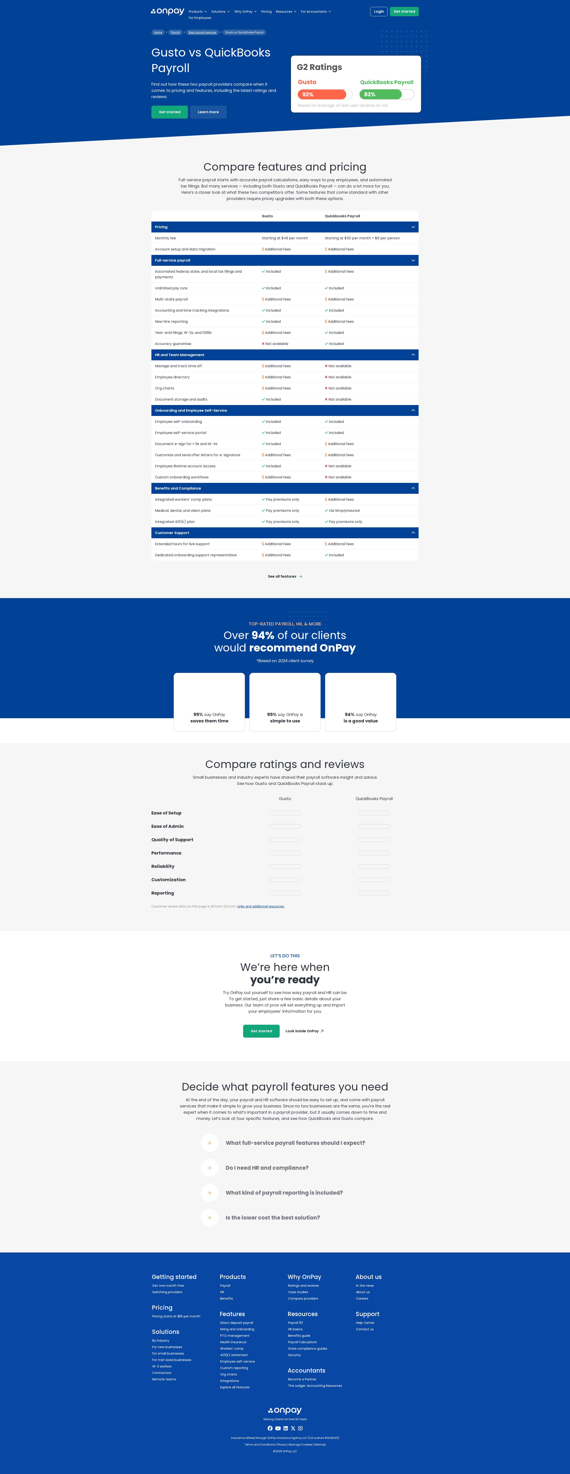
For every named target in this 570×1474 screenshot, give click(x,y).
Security (294, 1355)
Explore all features (235, 1387)
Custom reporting (234, 1368)
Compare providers (303, 1298)
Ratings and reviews (303, 1285)
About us (363, 1292)
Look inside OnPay (302, 1031)
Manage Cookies (300, 1444)
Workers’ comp (232, 1348)
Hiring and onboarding (237, 1329)
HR (222, 1292)
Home (158, 32)
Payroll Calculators (302, 1342)
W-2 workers (162, 1366)
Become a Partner (302, 1379)
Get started (404, 11)
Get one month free (168, 1285)
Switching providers (167, 1292)
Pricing (266, 11)
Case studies (298, 1292)
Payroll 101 (295, 1323)
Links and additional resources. (261, 906)
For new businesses (167, 1347)
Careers (362, 1298)
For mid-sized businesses (171, 1360)
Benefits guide (299, 1335)
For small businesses (168, 1353)
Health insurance (233, 1342)
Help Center (365, 1323)
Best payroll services (202, 32)
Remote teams (164, 1379)
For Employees (200, 18)
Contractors (161, 1373)
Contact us (365, 1329)
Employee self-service (237, 1361)
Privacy (282, 1444)
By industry (160, 1340)
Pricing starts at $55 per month (176, 1316)
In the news (365, 1285)
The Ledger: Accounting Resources (315, 1385)
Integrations (229, 1381)
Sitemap (320, 1444)
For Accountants (314, 11)
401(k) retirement (234, 1355)
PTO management (235, 1335)
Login (379, 11)
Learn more (208, 112)
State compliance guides (307, 1348)
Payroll (175, 32)
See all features (282, 576)
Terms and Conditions (259, 1444)
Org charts (228, 1374)
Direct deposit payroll (236, 1323)
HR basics (295, 1329)
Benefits (226, 1298)
